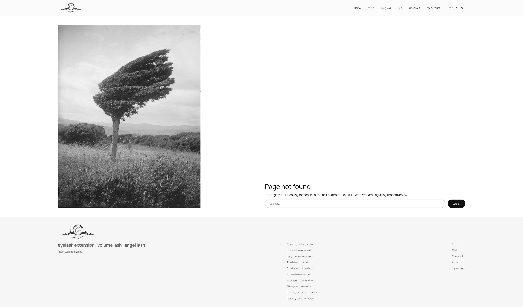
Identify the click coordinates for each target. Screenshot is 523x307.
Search (456, 203)
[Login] (456, 8)
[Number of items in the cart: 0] (462, 8)
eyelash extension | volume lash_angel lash (101, 245)
